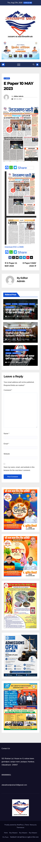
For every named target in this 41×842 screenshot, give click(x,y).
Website (7, 454)
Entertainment (23, 304)
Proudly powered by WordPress (14, 825)
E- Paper (6, 78)
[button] (33, 64)
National (20, 350)
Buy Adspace (13, 833)
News (14, 330)
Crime (7, 350)
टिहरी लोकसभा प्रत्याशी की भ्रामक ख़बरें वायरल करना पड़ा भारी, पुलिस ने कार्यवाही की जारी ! (19, 358)
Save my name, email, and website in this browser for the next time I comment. (19, 468)
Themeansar (20, 827)
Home (6, 833)
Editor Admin (18, 96)
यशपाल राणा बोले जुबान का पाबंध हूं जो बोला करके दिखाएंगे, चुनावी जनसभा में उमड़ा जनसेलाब (19, 312)
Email (6, 444)
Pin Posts (6, 837)
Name (6, 433)
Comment (8, 390)
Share (22, 167)
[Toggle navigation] (19, 64)
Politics (32, 304)
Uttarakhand (10, 307)
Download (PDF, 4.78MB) (14, 247)
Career (8, 304)
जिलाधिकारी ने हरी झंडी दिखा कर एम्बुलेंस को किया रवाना (24, 837)
